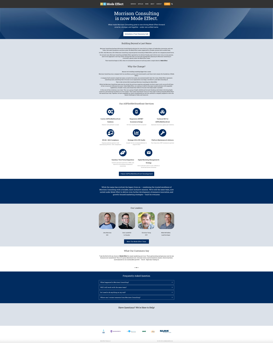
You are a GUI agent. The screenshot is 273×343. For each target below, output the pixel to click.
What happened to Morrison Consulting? (114, 282)
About (152, 4)
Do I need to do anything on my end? (113, 292)
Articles (140, 4)
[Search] (171, 4)
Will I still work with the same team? (113, 287)
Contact (159, 4)
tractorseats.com (141, 256)
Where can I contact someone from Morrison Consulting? (120, 297)
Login (167, 4)
